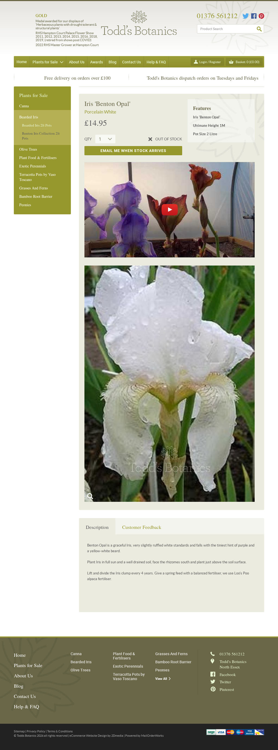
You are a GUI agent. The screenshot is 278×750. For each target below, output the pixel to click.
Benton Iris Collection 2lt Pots (41, 136)
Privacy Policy (36, 731)
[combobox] (105, 139)
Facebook (254, 16)
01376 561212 (217, 15)
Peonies (25, 204)
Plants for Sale (28, 665)
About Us (23, 675)
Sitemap (19, 731)
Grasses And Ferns (33, 187)
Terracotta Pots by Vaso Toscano (37, 177)
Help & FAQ (26, 706)
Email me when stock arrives (133, 150)
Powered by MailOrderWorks (144, 735)
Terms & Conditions (60, 731)
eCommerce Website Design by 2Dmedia (96, 735)
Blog (18, 686)
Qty (88, 139)
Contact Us (25, 696)
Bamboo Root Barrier (35, 196)
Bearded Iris (28, 116)
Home (22, 61)
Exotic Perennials (32, 166)
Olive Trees (28, 149)
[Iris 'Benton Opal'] (169, 384)
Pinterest (261, 16)
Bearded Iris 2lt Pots (37, 125)
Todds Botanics (139, 23)
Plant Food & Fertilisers (37, 157)
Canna (24, 105)
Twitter (245, 16)
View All (161, 679)
